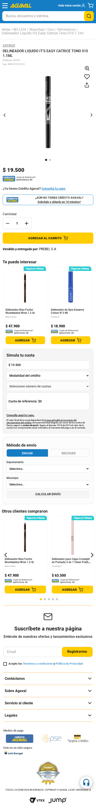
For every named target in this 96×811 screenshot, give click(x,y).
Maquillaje (36, 29)
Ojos (51, 29)
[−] (7, 223)
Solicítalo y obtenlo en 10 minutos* (59, 202)
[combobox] (48, 16)
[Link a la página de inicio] (6, 29)
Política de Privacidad (69, 663)
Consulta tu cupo (53, 188)
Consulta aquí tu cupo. (20, 415)
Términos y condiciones (38, 663)
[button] (71, 5)
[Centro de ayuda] (86, 782)
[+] (26, 223)
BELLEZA (19, 29)
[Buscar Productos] (89, 16)
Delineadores (66, 29)
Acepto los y (45, 663)
